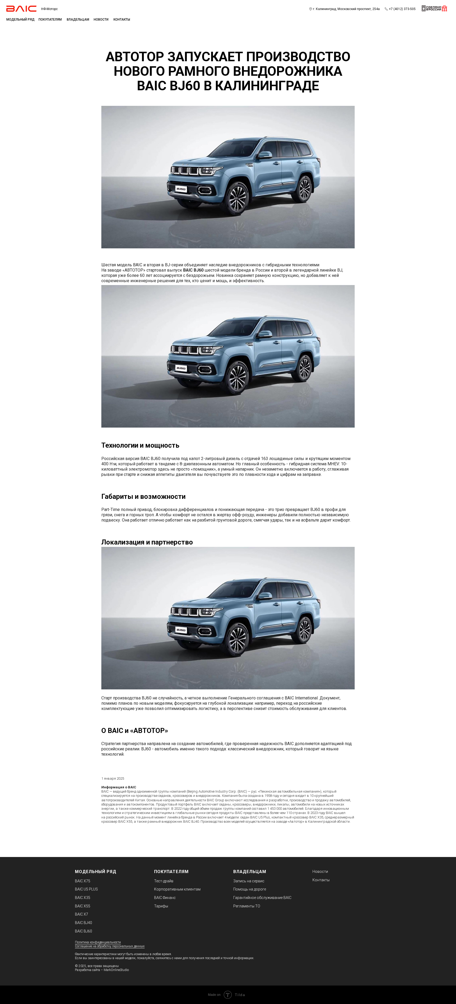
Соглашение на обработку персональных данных (110, 946)
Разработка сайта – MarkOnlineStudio (102, 970)
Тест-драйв (163, 881)
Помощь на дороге (249, 889)
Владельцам (78, 19)
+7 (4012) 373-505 (402, 9)
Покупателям (50, 19)
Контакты (321, 880)
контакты (121, 19)
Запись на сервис (248, 881)
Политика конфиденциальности (98, 942)
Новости (101, 19)
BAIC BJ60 (83, 931)
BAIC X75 (82, 881)
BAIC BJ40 (83, 923)
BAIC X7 (81, 914)
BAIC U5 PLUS (86, 889)
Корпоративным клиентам (177, 889)
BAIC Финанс (165, 898)
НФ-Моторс (49, 9)
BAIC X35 (82, 898)
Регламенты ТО (246, 906)
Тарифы (161, 906)
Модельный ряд (95, 871)
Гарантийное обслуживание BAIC (262, 898)
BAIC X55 (82, 906)
